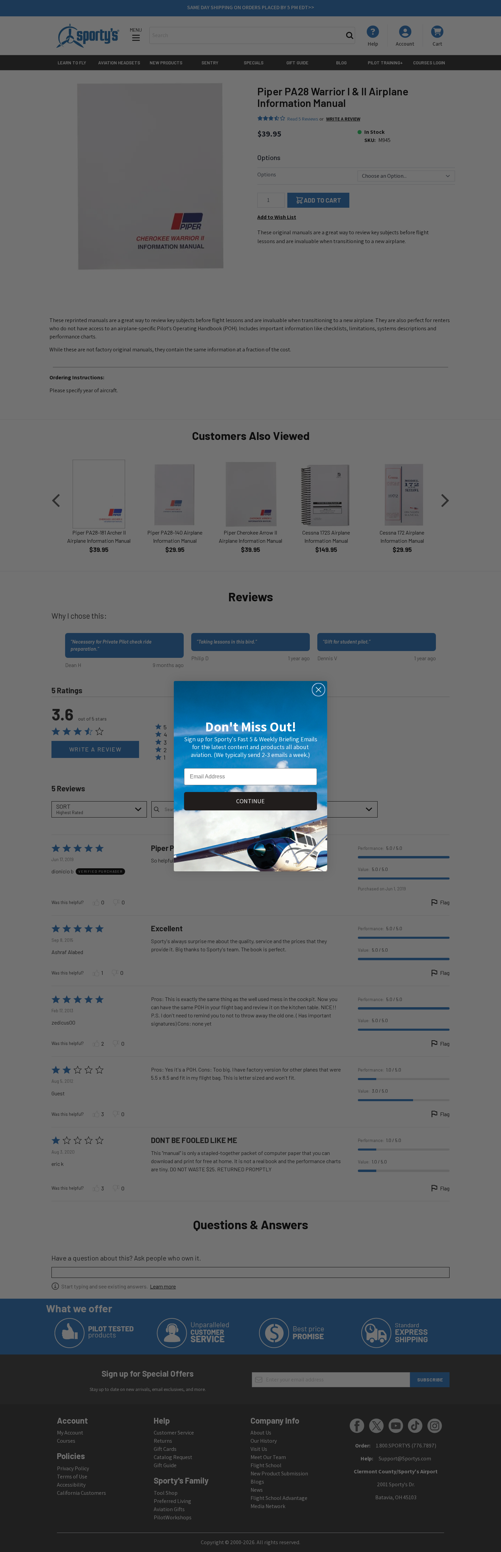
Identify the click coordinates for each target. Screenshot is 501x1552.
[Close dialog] (318, 690)
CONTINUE (250, 801)
